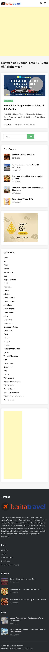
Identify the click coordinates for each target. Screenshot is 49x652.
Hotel (6, 283)
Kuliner (6, 338)
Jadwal (6, 290)
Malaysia (7, 345)
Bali (5, 261)
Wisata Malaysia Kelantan (14, 396)
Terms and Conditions (10, 565)
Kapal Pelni (8, 323)
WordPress (15, 648)
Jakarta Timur (9, 298)
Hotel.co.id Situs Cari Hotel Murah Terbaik (28, 531)
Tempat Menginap (11, 356)
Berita (6, 265)
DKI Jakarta (8, 272)
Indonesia (7, 287)
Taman (6, 352)
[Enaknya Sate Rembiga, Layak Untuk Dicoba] (4, 600)
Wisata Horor (9, 389)
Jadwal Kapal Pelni (37, 528)
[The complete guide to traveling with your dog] (7, 176)
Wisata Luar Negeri (11, 392)
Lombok (7, 341)
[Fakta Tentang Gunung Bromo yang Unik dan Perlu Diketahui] (4, 630)
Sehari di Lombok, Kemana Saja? (23, 579)
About (3, 554)
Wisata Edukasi (10, 385)
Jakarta (6, 294)
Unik (5, 371)
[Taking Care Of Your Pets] (7, 199)
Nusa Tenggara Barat (12, 349)
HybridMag (28, 648)
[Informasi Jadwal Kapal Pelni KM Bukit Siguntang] (7, 188)
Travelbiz (20, 645)
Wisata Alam (9, 378)
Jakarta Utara (9, 301)
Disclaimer (5, 561)
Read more (8, 120)
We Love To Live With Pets (23, 155)
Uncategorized (9, 367)
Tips (5, 360)
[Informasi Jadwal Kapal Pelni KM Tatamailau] (7, 165)
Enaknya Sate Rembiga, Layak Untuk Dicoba (28, 599)
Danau (6, 269)
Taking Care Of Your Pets (22, 199)
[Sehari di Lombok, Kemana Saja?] (4, 579)
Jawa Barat (8, 305)
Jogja (6, 316)
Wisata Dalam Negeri (12, 381)
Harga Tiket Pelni (10, 279)
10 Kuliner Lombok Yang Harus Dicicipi (25, 589)
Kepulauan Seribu (11, 327)
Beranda (4, 550)
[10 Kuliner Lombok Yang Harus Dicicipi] (4, 589)
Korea (6, 334)
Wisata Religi (9, 400)
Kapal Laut (8, 320)
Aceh (6, 258)
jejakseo (9, 125)
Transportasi (8, 101)
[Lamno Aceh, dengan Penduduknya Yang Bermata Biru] (4, 618)
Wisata (6, 374)
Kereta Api (8, 330)
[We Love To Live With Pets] (7, 155)
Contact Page (6, 557)
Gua (5, 276)
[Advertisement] (24, 31)
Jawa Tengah (9, 309)
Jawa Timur (8, 312)
